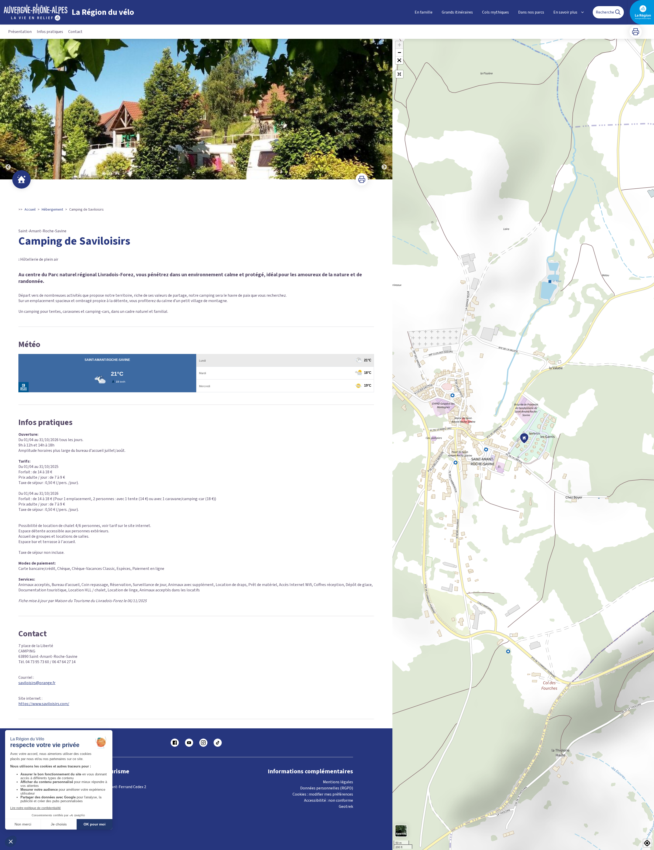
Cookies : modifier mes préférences (323, 794)
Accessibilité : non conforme (328, 800)
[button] (399, 60)
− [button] (399, 52)
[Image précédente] (8, 109)
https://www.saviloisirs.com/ (43, 704)
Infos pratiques (50, 32)
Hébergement (52, 209)
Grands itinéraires (457, 12)
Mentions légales (338, 782)
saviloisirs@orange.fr (36, 683)
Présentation (20, 32)
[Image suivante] (384, 109)
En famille (424, 12)
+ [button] (399, 45)
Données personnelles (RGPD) (326, 788)
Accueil (30, 209)
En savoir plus (565, 12)
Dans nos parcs (531, 12)
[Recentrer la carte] (399, 74)
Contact (75, 32)
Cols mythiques (495, 12)
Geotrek (346, 806)
